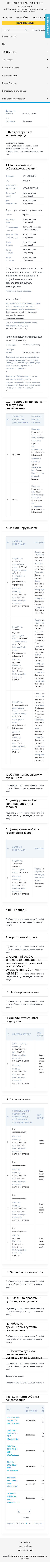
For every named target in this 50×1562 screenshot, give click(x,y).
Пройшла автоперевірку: (13, 99)
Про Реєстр (7, 17)
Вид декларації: (9, 36)
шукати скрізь (41, 30)
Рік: (3, 44)
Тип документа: (9, 52)
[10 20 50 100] (24, 1511)
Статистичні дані (39, 17)
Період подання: (9, 75)
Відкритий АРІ (22, 17)
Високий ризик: (9, 83)
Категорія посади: (10, 67)
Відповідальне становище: (14, 91)
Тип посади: (7, 60)
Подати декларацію (25, 23)
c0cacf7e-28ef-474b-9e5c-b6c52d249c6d (13, 1420)
